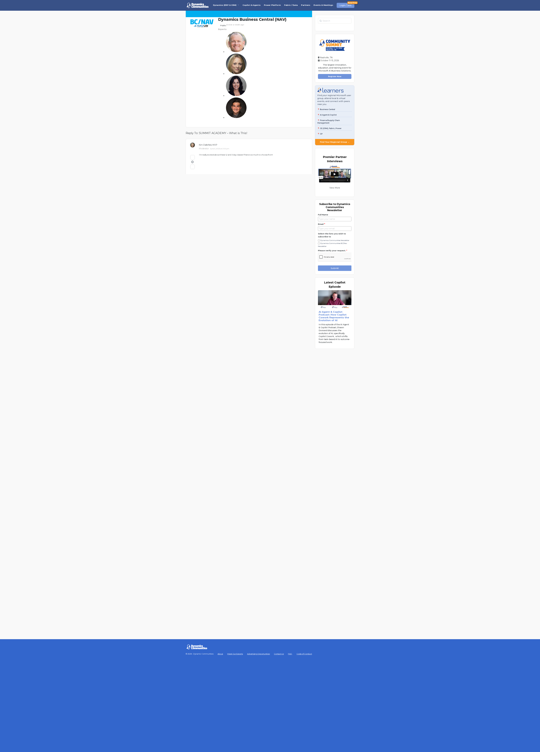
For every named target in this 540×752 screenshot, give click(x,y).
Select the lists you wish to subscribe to (332, 235)
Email (321, 224)
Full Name (323, 215)
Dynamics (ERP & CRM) (225, 5)
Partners (305, 5)
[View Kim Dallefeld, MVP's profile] (193, 145)
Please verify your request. (332, 250)
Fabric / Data (291, 5)
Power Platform (272, 5)
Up (192, 157)
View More (334, 188)
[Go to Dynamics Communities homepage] (198, 5)
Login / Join (345, 5)
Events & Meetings (323, 5)
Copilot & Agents (252, 5)
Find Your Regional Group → (335, 142)
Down (192, 167)
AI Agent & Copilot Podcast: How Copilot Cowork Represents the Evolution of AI (334, 316)
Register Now (334, 76)
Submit (335, 268)
